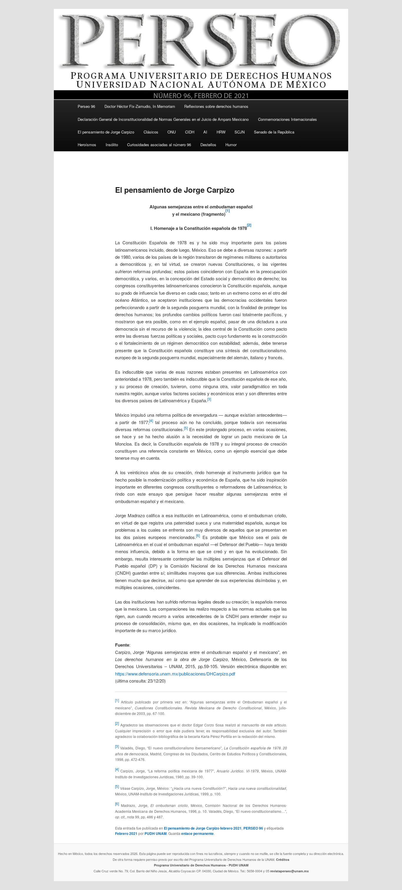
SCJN (240, 132)
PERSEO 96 (253, 828)
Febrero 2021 (126, 833)
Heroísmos (87, 144)
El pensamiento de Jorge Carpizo (106, 132)
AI (205, 132)
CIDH (189, 132)
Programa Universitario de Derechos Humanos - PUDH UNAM (201, 865)
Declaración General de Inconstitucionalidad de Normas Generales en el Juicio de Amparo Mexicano (163, 119)
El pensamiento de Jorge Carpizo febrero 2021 (203, 828)
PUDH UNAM (155, 833)
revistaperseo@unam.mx (289, 871)
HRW (221, 132)
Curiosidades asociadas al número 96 (159, 144)
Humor (231, 144)
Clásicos (151, 132)
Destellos (208, 144)
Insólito (112, 144)
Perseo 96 (86, 106)
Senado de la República (274, 132)
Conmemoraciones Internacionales (287, 119)
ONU (171, 132)
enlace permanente (197, 833)
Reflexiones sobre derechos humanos (216, 106)
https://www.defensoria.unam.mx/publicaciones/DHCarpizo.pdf (175, 673)
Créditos (282, 859)
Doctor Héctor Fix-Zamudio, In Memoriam (139, 106)
